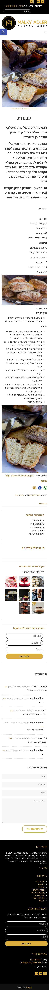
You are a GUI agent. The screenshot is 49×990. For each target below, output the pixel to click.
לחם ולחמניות (16, 109)
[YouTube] (38, 1)
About (41, 900)
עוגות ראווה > (38, 520)
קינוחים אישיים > (36, 533)
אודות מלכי (39, 881)
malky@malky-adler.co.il (31, 962)
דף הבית (34, 109)
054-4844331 (36, 959)
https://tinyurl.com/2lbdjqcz (19, 475)
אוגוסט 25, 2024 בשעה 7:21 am (16, 722)
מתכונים (26, 109)
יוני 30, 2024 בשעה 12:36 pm (20, 686)
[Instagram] (32, 1)
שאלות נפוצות (38, 898)
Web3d (29, 987)
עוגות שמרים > (37, 524)
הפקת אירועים (38, 889)
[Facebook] (42, 1)
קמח (16, 495)
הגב (5, 686)
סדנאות (41, 884)
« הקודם (43, 503)
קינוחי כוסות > (37, 530)
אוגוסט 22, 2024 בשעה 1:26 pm (27, 710)
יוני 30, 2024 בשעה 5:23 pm (18, 698)
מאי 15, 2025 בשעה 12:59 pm (25, 738)
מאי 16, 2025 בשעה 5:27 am (17, 750)
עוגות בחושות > (37, 527)
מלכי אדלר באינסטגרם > (33, 572)
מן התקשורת (39, 895)
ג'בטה (21, 495)
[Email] (34, 488)
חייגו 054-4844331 (14, 6)
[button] (3, 32)
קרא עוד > (43, 867)
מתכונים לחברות (37, 892)
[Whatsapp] (45, 488)
